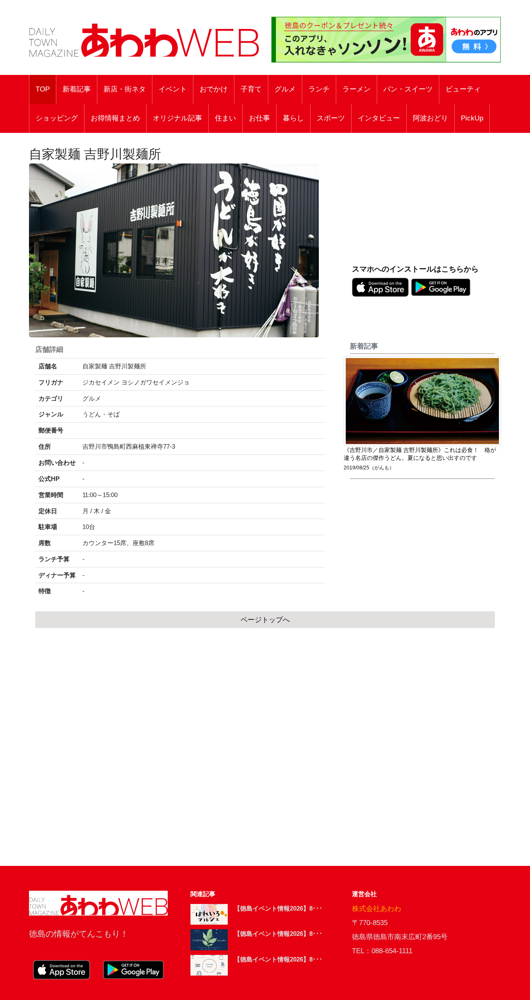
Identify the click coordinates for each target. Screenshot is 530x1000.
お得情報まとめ (115, 118)
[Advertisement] (426, 203)
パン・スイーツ (408, 89)
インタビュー (379, 118)
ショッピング (57, 118)
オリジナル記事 (177, 118)
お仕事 (259, 118)
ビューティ (463, 89)
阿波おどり (430, 118)
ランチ (319, 89)
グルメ (285, 89)
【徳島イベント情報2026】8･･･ (278, 908)
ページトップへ (265, 620)
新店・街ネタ (125, 89)
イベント (173, 89)
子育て (251, 89)
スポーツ (331, 118)
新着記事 (77, 89)
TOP (43, 89)
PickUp (472, 118)
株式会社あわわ (376, 909)
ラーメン (356, 89)
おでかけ (214, 89)
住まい (225, 118)
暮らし (293, 118)
